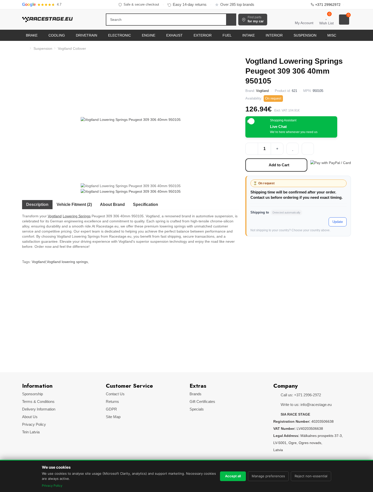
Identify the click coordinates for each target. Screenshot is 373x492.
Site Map (113, 417)
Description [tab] (37, 204)
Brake (32, 35)
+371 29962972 (328, 5)
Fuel (227, 35)
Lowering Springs (77, 216)
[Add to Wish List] (292, 149)
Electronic (120, 35)
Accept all (233, 476)
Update (337, 222)
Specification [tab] (145, 204)
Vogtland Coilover (72, 48)
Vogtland (55, 216)
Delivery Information (38, 409)
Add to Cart (279, 165)
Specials (197, 409)
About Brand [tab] (112, 204)
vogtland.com (55, 325)
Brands (195, 394)
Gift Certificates (202, 401)
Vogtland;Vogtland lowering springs (60, 262)
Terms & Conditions (38, 401)
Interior (275, 35)
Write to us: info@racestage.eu (306, 404)
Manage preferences (268, 476)
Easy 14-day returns (190, 4)
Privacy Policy (34, 424)
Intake (249, 35)
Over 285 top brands (237, 4)
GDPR (111, 409)
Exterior (203, 35)
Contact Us (115, 394)
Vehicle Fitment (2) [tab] (74, 204)
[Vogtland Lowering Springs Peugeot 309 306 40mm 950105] (130, 119)
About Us (30, 417)
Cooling (57, 35)
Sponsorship (32, 394)
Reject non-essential (311, 476)
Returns (112, 401)
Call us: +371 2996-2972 (300, 395)
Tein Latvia (31, 432)
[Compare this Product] (308, 149)
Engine (149, 35)
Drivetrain (87, 35)
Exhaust (175, 35)
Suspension (305, 35)
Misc (332, 35)
